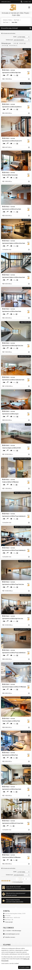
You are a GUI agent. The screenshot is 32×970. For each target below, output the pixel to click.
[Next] (28, 58)
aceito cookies (25, 967)
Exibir (14, 36)
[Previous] (3, 58)
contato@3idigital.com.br (12, 934)
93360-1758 (27, 1)
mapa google (9, 922)
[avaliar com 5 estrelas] (9, 881)
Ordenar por (9, 39)
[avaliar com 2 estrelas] (4, 881)
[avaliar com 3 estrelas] (6, 881)
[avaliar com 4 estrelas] (8, 881)
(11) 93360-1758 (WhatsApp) (13, 930)
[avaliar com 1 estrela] (2, 881)
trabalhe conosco (10, 937)
